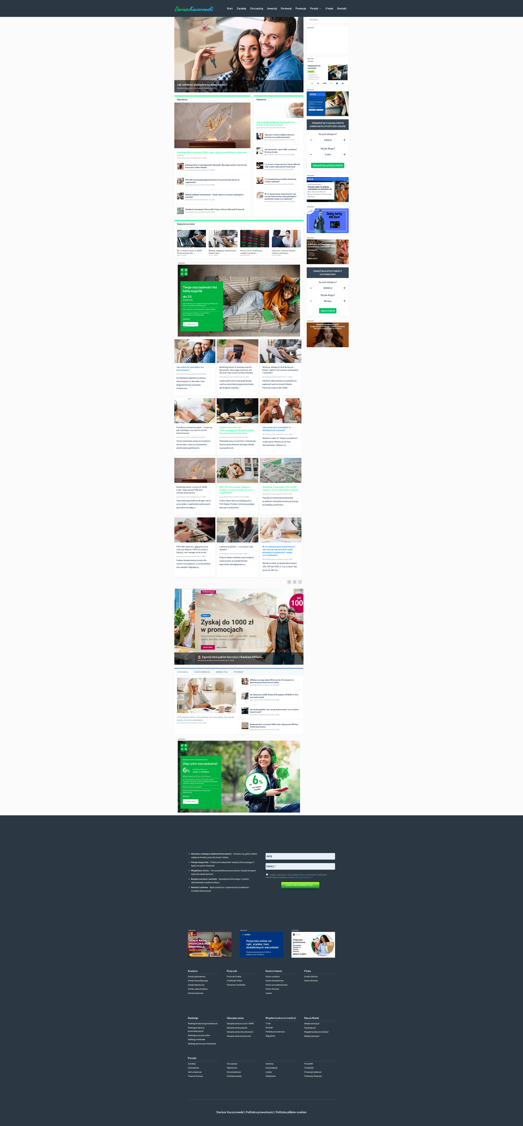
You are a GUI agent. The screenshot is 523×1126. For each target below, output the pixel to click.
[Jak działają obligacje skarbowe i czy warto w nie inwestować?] (278, 110)
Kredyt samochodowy (198, 989)
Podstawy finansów (313, 1076)
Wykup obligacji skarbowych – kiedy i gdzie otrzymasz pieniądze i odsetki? (280, 370)
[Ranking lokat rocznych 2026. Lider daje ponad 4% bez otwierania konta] (212, 125)
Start (230, 8)
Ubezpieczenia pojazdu (237, 1027)
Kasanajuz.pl (310, 1027)
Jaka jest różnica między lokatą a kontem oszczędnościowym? (279, 135)
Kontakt (342, 8)
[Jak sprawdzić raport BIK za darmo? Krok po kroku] (259, 150)
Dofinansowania (234, 1076)
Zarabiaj (241, 8)
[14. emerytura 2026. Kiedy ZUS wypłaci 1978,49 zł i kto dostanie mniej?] (245, 696)
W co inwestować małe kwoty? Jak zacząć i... (283, 251)
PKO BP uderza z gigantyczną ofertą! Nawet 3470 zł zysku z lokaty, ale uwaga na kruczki (192, 549)
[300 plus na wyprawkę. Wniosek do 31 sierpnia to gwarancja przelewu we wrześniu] (245, 681)
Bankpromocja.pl (311, 1036)
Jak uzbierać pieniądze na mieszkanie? (201, 84)
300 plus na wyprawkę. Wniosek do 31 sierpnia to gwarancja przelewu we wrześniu (272, 681)
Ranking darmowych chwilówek (202, 1043)
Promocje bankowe (312, 1072)
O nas (268, 1023)
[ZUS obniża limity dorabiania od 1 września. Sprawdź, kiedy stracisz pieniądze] (206, 695)
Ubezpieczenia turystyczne (239, 1036)
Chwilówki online (234, 980)
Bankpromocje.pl (311, 1023)
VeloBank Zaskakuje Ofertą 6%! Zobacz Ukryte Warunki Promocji (214, 209)
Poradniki (308, 1063)
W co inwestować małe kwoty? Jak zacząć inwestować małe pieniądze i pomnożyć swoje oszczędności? (281, 196)
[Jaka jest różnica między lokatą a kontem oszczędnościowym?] (259, 136)
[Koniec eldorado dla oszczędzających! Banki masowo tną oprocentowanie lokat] (237, 410)
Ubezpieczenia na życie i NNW (240, 1023)
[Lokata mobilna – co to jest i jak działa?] (237, 529)
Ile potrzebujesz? (328, 134)
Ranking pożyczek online (199, 1035)
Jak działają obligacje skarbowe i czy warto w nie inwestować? (276, 123)
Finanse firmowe (195, 1076)
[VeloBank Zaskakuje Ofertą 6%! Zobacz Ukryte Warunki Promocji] (180, 210)
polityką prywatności (302, 877)
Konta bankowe (234, 1072)
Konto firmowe (272, 989)
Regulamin (270, 1036)
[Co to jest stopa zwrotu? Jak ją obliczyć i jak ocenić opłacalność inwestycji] (259, 165)
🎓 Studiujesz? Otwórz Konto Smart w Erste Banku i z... (212, 657)
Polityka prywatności (275, 1031)
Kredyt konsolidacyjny (198, 980)
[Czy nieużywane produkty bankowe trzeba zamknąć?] (259, 180)
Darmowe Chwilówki (236, 985)
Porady (314, 8)
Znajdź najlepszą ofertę (328, 165)
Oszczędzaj (256, 8)
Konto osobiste (273, 976)
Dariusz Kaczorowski (195, 88)
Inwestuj (272, 8)
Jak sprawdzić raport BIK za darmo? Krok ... (190, 251)
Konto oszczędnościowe (277, 985)
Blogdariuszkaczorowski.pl (316, 1032)
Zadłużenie (271, 1076)
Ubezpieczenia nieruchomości (240, 1032)
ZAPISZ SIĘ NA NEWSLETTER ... (300, 885)
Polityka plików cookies (291, 1112)
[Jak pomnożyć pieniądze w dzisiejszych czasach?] (280, 410)
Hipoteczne (232, 1067)
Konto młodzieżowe (275, 980)
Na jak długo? (328, 148)
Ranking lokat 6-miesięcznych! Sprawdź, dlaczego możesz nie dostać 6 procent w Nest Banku (236, 370)
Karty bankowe (195, 1072)
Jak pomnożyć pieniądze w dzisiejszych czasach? (276, 428)
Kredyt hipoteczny (196, 985)
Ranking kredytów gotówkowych (203, 1023)
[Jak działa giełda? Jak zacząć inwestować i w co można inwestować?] (245, 710)
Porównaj (286, 8)
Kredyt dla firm (311, 976)
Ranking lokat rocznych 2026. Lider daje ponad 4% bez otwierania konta (192, 490)
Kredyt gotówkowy (196, 976)
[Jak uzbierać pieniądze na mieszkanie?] (194, 350)
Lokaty (269, 993)
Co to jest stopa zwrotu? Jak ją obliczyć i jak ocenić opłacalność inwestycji (282, 165)
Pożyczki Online (234, 976)
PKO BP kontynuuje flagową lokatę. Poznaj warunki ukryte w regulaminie (236, 490)
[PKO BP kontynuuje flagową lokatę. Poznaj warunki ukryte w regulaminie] (180, 181)
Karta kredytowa (195, 993)
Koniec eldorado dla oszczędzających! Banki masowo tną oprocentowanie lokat (236, 430)
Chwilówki (309, 1067)
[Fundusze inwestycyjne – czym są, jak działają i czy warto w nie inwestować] (194, 410)
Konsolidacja (271, 1067)
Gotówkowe (193, 1067)
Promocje (301, 8)
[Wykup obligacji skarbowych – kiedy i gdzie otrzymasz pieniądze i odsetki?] (180, 196)
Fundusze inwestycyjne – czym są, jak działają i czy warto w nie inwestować (194, 430)
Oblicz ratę (328, 310)
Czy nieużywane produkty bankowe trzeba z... (252, 251)
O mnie (329, 8)
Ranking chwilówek (196, 1039)
